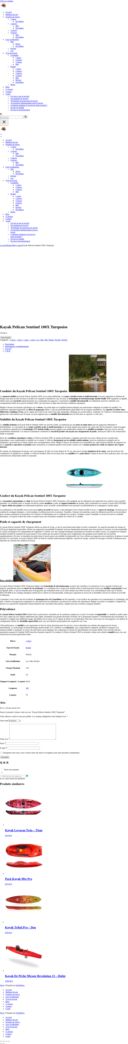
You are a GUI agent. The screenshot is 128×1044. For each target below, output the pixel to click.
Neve (2, 985)
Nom (3, 743)
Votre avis (4, 739)
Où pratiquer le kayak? (19, 99)
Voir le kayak (5, 338)
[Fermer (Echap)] (9, 1041)
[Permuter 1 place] (43, 147)
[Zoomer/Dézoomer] (1, 1041)
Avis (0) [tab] (8, 349)
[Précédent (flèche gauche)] (1, 1043)
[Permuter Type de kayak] (43, 181)
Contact (9, 92)
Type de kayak (11, 999)
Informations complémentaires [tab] (17, 346)
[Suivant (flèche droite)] (3, 1043)
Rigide (9, 245)
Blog (7, 87)
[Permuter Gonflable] (43, 183)
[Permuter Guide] (43, 221)
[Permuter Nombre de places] (43, 145)
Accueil (9, 12)
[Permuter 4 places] (43, 160)
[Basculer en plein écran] (3, 1041)
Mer (17, 26)
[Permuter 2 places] (43, 151)
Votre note (4, 721)
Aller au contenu (6, 1)
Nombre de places (13, 994)
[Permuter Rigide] (43, 194)
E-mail (3, 748)
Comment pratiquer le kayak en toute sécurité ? (29, 105)
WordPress (20, 985)
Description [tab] (9, 344)
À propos (9, 89)
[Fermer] (4, 122)
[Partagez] (6, 1041)
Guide (8, 1009)
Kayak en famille (17, 108)
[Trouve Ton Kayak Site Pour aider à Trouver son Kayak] (12, 8)
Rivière (13, 48)
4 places (19, 76)
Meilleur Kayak (12, 14)
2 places (19, 60)
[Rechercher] (1, 114)
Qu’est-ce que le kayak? (20, 96)
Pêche (18, 44)
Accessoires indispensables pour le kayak (26, 103)
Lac (12, 51)
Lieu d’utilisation (12, 997)
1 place (18, 58)
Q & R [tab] (7, 351)
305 (27, 688)
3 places (13, 30)
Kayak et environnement (20, 110)
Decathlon (20, 21)
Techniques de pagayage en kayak (24, 101)
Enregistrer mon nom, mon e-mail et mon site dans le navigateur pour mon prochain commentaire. (41, 753)
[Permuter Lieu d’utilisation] (43, 167)
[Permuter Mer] (43, 169)
